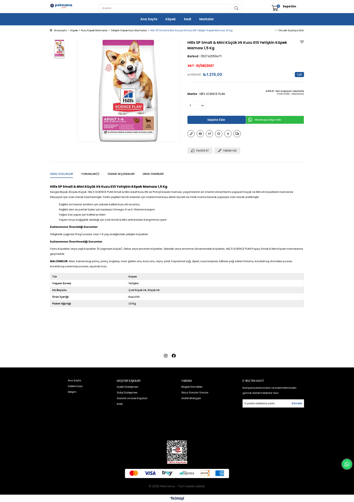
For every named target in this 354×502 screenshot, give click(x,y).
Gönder (297, 403)
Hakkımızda (75, 386)
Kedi (187, 19)
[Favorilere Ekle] (302, 42)
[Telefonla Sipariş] (191, 133)
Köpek (171, 19)
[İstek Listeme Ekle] (200, 133)
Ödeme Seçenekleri (121, 174)
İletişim (72, 392)
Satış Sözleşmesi (127, 392)
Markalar (206, 19)
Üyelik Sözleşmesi (127, 387)
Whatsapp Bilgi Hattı (268, 120)
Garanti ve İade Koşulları (132, 398)
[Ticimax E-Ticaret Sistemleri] (177, 499)
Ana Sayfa (148, 19)
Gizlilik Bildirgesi (191, 398)
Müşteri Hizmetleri (191, 387)
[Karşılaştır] (209, 133)
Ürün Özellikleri (61, 174)
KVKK (120, 404)
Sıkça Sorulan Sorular (194, 392)
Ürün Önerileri (153, 174)
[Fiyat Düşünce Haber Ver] (227, 133)
